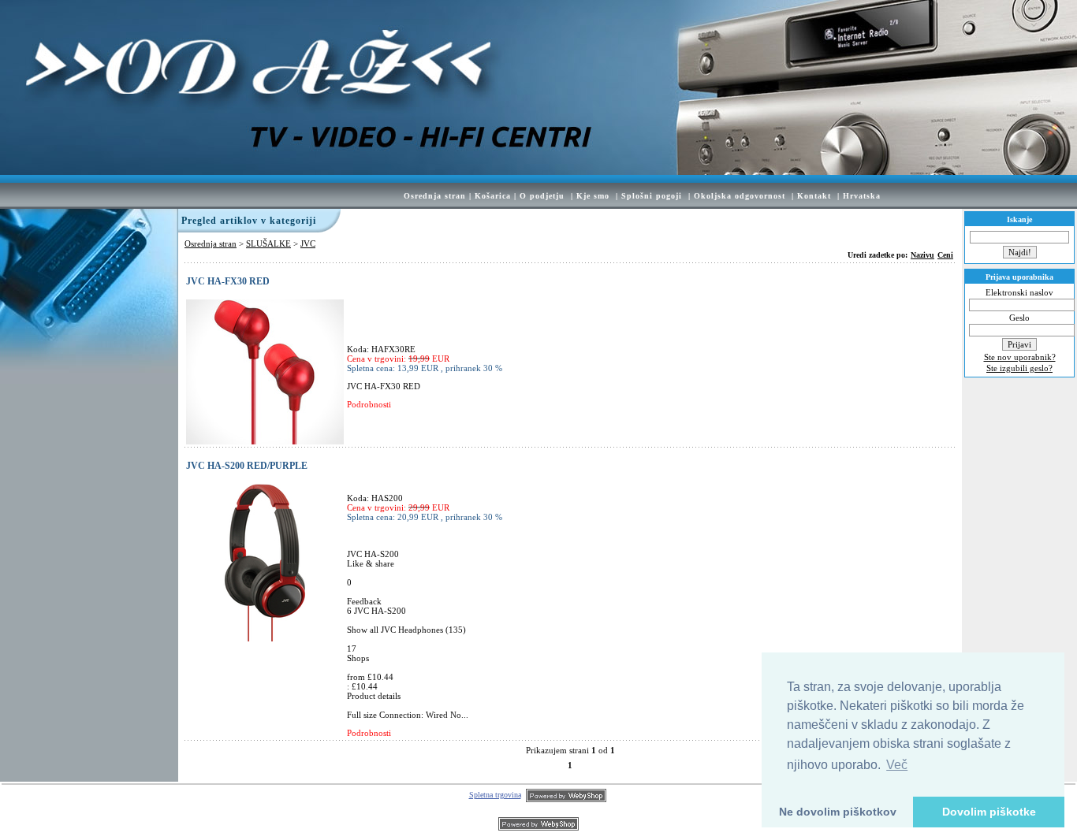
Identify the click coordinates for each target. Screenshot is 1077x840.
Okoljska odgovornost (739, 195)
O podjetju (542, 195)
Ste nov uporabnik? (1020, 357)
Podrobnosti (369, 404)
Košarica (493, 195)
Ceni (945, 255)
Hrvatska (862, 195)
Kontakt (814, 195)
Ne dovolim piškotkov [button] (837, 811)
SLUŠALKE (268, 243)
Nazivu (922, 255)
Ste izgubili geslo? (1019, 368)
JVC (307, 243)
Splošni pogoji (651, 195)
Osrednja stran (435, 195)
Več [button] (896, 764)
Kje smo (592, 195)
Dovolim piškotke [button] (989, 811)
